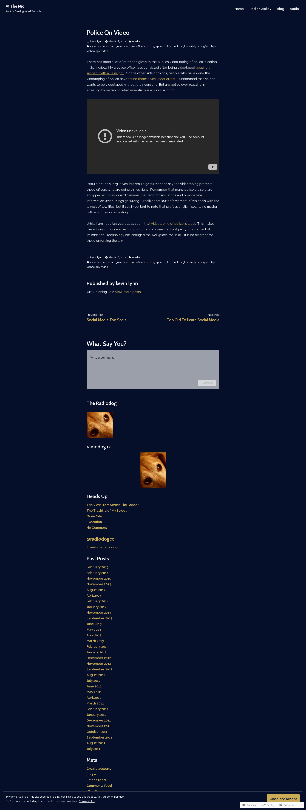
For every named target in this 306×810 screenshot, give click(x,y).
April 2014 (94, 595)
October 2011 (97, 732)
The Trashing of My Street (107, 510)
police (167, 46)
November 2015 (99, 578)
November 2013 (99, 612)
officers (140, 46)
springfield (203, 46)
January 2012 (96, 715)
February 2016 (98, 573)
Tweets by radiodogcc (104, 547)
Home (239, 9)
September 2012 (99, 669)
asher (93, 46)
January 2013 (96, 652)
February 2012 (97, 709)
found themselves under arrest (151, 79)
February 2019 (98, 567)
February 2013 (97, 646)
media (136, 41)
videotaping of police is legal (173, 223)
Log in (91, 774)
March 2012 (95, 703)
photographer (154, 46)
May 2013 (94, 629)
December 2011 (99, 720)
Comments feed (99, 785)
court (111, 46)
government (123, 46)
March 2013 (95, 641)
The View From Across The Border (113, 505)
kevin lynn (96, 41)
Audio (294, 9)
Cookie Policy (87, 801)
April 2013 (94, 635)
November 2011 (99, 726)
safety (192, 46)
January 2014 (97, 607)
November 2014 (99, 584)
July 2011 (93, 749)
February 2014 (98, 601)
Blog (280, 9)
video (104, 50)
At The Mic (15, 6)
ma (133, 46)
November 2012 (99, 663)
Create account (99, 768)
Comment (207, 382)
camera (102, 46)
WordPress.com (99, 791)
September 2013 (99, 618)
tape (214, 46)
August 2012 (96, 675)
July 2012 (93, 680)
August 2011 (96, 743)
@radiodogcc (100, 539)
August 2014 (96, 590)
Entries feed (96, 780)
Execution (94, 522)
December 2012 (99, 658)
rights (184, 46)
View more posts (128, 292)
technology (93, 50)
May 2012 (94, 692)
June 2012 (94, 686)
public (176, 46)
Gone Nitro (95, 516)
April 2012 (94, 698)
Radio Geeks (259, 9)
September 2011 (99, 737)
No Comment (97, 527)
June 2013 (94, 624)
